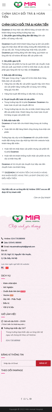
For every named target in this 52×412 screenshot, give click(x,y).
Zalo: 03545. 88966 (13, 242)
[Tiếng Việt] (7, 267)
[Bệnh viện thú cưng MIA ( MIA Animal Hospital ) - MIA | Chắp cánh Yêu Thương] (25, 5)
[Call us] (27, 399)
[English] (2, 267)
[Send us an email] (25, 399)
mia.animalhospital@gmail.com (22, 246)
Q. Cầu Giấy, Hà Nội (9, 258)
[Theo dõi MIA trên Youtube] (30, 399)
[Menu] (4, 4)
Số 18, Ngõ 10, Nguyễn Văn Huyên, (16, 254)
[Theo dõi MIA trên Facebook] (21, 399)
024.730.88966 (18, 238)
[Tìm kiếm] (49, 4)
